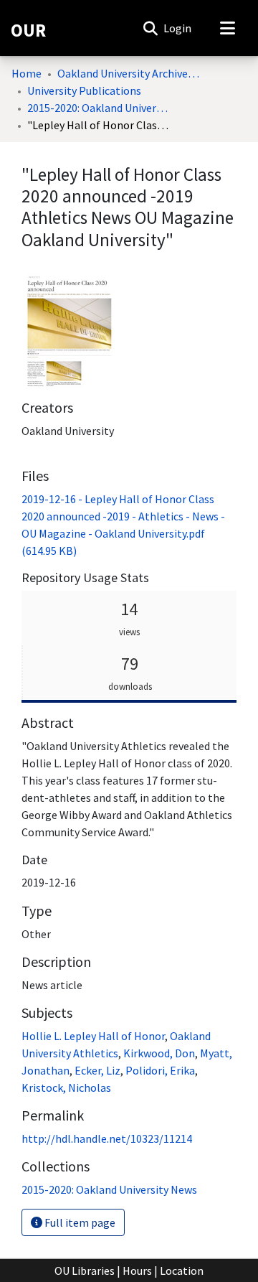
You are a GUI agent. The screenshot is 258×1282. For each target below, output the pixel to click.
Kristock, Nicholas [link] (66, 1087)
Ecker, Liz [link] (97, 1070)
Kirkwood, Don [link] (159, 1053)
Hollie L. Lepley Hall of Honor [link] (93, 1036)
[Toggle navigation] (227, 28)
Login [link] (178, 28)
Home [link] (26, 73)
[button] (150, 28)
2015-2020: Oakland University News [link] (99, 107)
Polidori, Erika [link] (160, 1070)
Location (182, 1270)
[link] (109, 1189)
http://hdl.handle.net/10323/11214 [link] (107, 1138)
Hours (137, 1270)
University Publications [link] (84, 90)
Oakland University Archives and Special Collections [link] (129, 73)
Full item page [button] (78, 1222)
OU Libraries (84, 1270)
